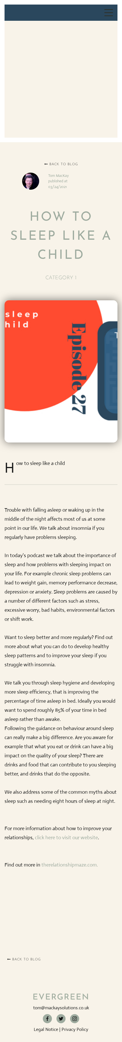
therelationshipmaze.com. (69, 865)
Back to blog (61, 164)
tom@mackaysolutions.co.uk (61, 1008)
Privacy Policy (75, 1029)
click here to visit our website (66, 837)
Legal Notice (46, 1029)
